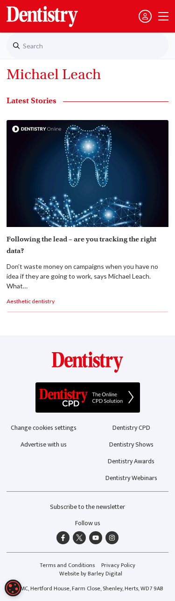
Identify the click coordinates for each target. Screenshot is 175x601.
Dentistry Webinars (131, 478)
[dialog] (13, 588)
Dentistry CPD (131, 427)
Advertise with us (44, 444)
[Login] (145, 16)
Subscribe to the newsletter (87, 506)
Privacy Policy (118, 565)
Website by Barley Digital (90, 574)
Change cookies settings (44, 427)
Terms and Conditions (67, 565)
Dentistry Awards (131, 461)
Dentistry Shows (131, 444)
